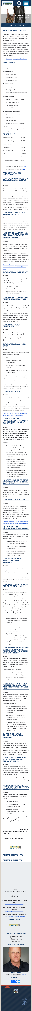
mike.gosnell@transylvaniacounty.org (14, 911)
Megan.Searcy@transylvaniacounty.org (14, 916)
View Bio (24, 974)
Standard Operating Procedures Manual (16, 59)
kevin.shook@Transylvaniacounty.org (14, 904)
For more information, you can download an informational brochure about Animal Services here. (15, 267)
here (25, 166)
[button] (16, 25)
